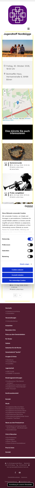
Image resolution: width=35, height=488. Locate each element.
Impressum (24, 477)
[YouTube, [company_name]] (19, 472)
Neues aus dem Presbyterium (14, 422)
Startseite (8, 308)
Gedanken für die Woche (13, 347)
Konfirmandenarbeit (11, 393)
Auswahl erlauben (17, 275)
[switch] (30, 244)
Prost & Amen (9, 447)
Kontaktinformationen (14, 477)
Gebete (7, 343)
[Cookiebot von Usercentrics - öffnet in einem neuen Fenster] (25, 206)
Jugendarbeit (9, 368)
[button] (17, 28)
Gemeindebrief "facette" (13, 352)
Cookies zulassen (17, 269)
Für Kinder (8, 339)
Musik (7, 403)
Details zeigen (24, 264)
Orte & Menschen (11, 434)
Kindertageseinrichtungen (13, 378)
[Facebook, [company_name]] (15, 472)
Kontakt (8, 399)
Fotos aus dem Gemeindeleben (15, 334)
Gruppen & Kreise (11, 356)
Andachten (9, 325)
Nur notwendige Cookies (17, 280)
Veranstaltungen (10, 318)
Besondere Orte (10, 330)
